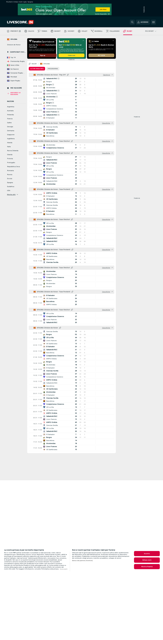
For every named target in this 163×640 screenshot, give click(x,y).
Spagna (46, 64)
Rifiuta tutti (147, 560)
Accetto (147, 553)
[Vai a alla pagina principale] (25, 22)
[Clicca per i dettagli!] (71, 80)
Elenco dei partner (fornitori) (82, 560)
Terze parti (63, 569)
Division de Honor (13, 45)
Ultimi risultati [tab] (37, 69)
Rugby (34, 64)
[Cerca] (132, 22)
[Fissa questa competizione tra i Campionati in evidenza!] (68, 75)
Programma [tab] (53, 69)
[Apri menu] (153, 22)
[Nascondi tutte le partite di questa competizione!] (112, 75)
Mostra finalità (147, 566)
